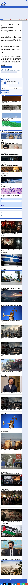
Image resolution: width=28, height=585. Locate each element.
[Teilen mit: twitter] (4, 584)
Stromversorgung (13, 70)
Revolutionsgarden (6, 39)
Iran (1, 70)
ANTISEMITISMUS (3, 209)
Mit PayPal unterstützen (5, 90)
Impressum (11, 581)
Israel (18, 70)
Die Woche (4, 582)
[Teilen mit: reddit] (18, 584)
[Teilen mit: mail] (26, 584)
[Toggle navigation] (26, 7)
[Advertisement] (14, 13)
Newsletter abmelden (4, 203)
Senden (3, 205)
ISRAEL (2, 211)
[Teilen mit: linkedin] (15, 584)
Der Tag (4, 581)
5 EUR (2, 83)
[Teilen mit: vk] (12, 584)
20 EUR (8, 83)
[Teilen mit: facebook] (1, 584)
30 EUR (11, 83)
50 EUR (14, 83)
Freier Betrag (3, 84)
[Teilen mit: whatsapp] (23, 584)
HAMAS (2, 212)
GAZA (1, 215)
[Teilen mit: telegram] (21, 584)
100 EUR (17, 83)
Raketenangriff (6, 70)
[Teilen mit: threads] (9, 584)
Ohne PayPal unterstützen (5, 92)
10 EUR (5, 83)
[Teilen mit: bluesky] (7, 584)
